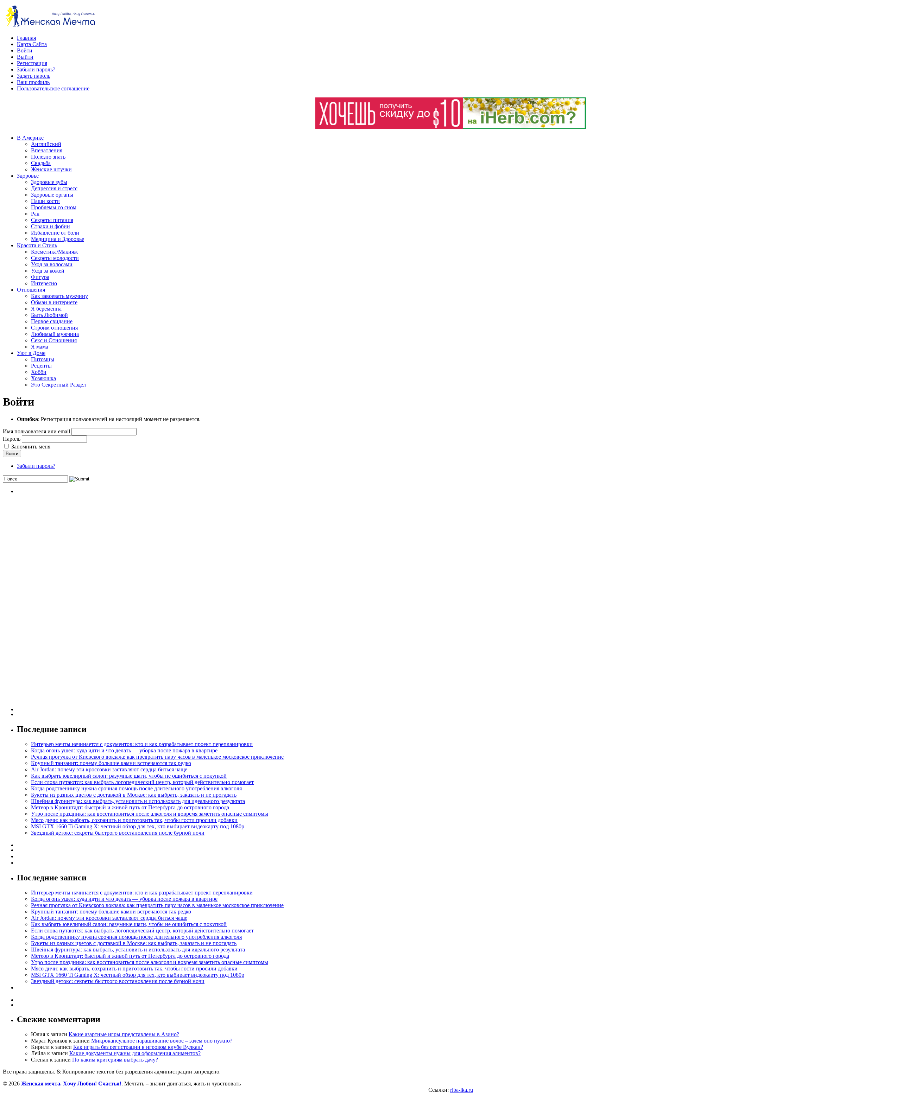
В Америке (30, 138)
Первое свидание (52, 321)
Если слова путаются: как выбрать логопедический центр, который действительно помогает (142, 782)
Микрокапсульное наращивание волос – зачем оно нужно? (161, 1041)
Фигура (40, 277)
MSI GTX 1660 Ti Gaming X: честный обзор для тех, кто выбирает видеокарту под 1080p (137, 826)
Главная (26, 38)
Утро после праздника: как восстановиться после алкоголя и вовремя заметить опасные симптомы (149, 814)
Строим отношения (54, 328)
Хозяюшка (43, 378)
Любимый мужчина (55, 334)
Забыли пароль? (36, 69)
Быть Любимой (49, 315)
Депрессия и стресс (54, 188)
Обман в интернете (54, 302)
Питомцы (42, 359)
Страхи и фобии (50, 226)
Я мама (39, 347)
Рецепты (41, 366)
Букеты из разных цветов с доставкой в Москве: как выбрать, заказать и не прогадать (134, 795)
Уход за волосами (52, 264)
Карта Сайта (32, 44)
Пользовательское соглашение (53, 88)
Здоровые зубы (49, 182)
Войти (24, 50)
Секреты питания (52, 220)
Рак (35, 214)
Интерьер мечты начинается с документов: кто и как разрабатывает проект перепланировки (142, 744)
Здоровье (28, 176)
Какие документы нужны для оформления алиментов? (135, 1053)
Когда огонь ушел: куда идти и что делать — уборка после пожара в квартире (124, 750)
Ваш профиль (33, 82)
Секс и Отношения (54, 340)
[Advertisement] (69, 605)
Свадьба (41, 163)
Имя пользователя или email (36, 431)
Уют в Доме (31, 353)
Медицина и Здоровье (57, 239)
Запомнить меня (30, 447)
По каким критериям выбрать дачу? (115, 1060)
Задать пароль (33, 76)
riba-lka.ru (461, 1090)
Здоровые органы (52, 195)
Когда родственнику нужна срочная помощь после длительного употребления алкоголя (136, 788)
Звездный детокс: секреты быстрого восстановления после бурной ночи (117, 833)
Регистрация (32, 63)
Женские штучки (51, 169)
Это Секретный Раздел (58, 385)
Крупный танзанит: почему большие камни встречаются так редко (111, 763)
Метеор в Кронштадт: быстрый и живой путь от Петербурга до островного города (130, 807)
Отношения (31, 290)
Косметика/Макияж (54, 252)
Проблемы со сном (53, 207)
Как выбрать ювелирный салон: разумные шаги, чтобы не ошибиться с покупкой (129, 776)
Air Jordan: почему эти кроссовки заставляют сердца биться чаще (109, 769)
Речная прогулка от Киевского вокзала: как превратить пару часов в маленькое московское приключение (157, 757)
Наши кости (45, 201)
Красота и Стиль (37, 245)
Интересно (44, 283)
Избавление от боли (55, 233)
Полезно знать (48, 157)
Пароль (11, 439)
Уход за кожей (47, 271)
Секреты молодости (55, 258)
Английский (46, 144)
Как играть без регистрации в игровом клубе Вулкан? (138, 1047)
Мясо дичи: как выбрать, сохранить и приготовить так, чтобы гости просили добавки (134, 820)
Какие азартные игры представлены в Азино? (124, 1034)
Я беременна (46, 309)
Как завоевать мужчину (59, 296)
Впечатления (46, 150)
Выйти (25, 57)
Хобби (38, 372)
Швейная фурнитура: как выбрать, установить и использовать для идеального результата (138, 801)
